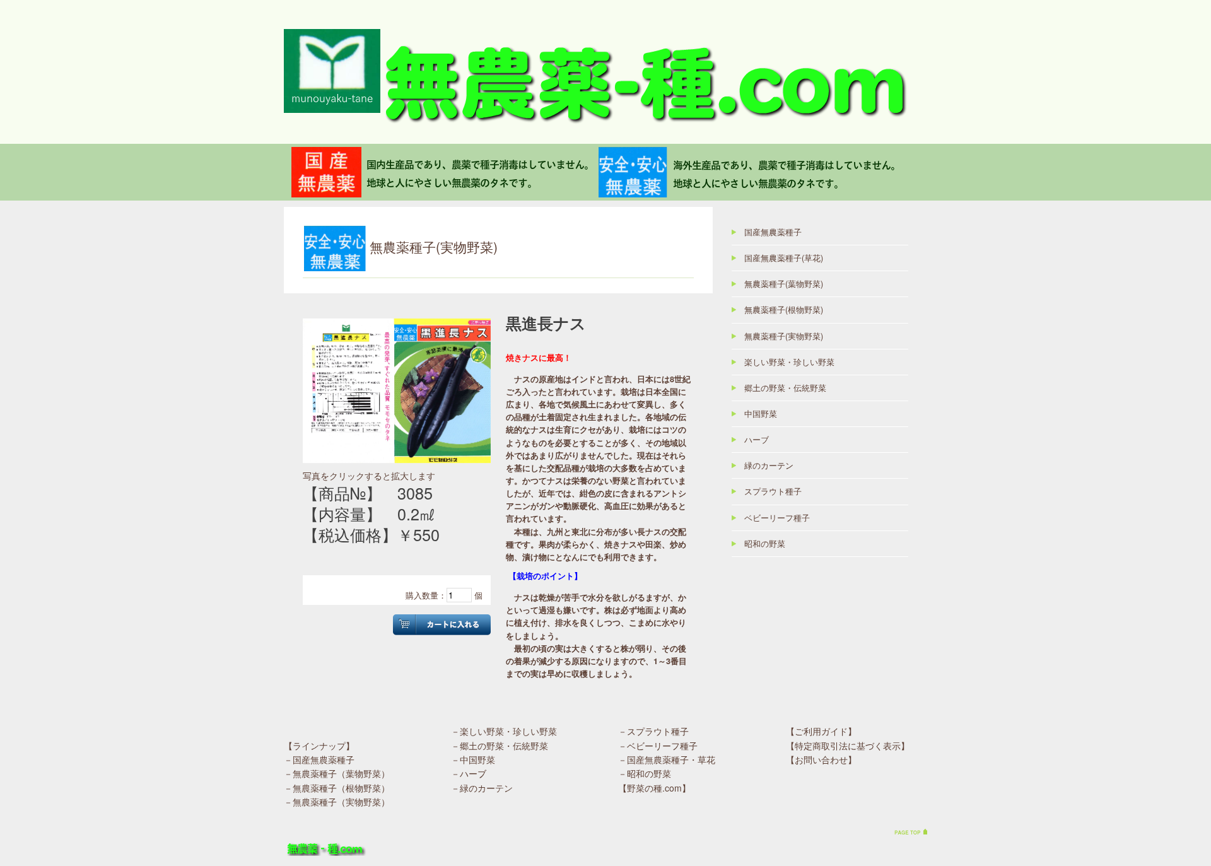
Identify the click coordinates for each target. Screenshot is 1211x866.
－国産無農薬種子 (319, 759)
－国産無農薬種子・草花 (666, 759)
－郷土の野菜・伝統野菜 (499, 745)
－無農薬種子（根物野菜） (337, 787)
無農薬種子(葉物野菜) (783, 284)
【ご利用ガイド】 (821, 731)
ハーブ (756, 439)
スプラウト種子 (773, 491)
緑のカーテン (768, 465)
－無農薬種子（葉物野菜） (337, 773)
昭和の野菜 (764, 543)
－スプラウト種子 (653, 731)
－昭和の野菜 (644, 773)
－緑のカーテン (482, 787)
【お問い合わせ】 (821, 759)
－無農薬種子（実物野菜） (337, 801)
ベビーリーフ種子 (777, 518)
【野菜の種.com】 (654, 787)
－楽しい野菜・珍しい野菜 (504, 731)
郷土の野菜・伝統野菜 (785, 388)
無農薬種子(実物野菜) (783, 336)
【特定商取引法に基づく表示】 (848, 745)
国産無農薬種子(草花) (783, 258)
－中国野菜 (473, 759)
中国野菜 (760, 413)
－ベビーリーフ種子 (658, 745)
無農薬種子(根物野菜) (783, 309)
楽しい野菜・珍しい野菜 (789, 362)
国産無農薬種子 (773, 232)
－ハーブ (468, 773)
